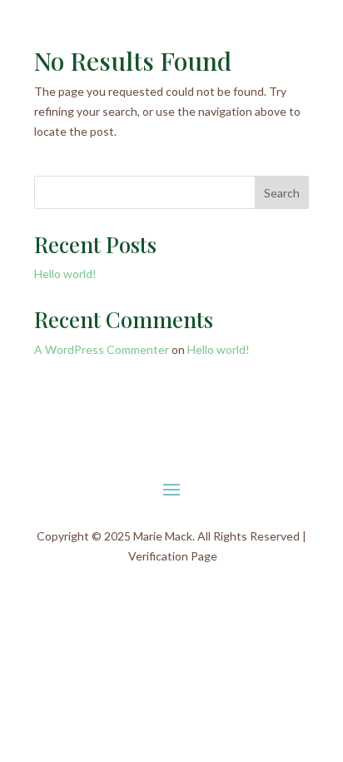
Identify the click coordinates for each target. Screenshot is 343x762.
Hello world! (65, 273)
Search (282, 193)
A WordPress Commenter (101, 349)
